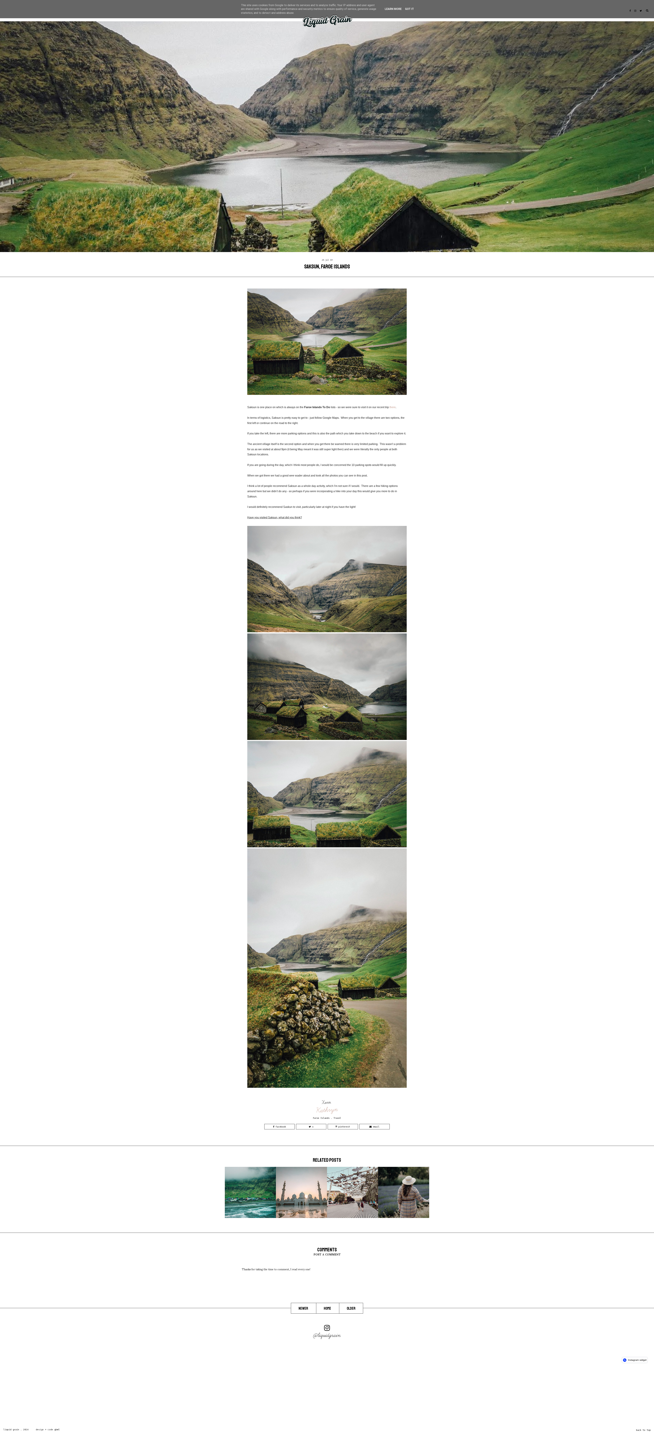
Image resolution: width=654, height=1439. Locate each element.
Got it (409, 9)
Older (351, 1308)
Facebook (280, 1126)
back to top (643, 1430)
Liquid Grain (11, 1429)
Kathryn (327, 1110)
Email (375, 1126)
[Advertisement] (102, 1396)
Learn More (393, 9)
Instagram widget (637, 1360)
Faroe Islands (321, 1118)
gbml (57, 1429)
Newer (304, 1308)
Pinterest (343, 1126)
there (393, 407)
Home (328, 1308)
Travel (337, 1118)
